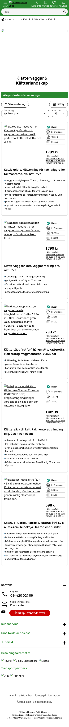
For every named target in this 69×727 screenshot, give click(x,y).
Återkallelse (24, 702)
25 (58, 112)
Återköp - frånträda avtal (30, 613)
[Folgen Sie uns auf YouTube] (3, 613)
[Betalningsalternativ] (25, 660)
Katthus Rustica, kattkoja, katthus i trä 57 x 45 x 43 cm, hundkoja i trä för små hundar (34, 525)
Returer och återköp (53, 717)
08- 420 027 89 (21, 595)
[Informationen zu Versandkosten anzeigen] (12, 676)
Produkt (58, 110)
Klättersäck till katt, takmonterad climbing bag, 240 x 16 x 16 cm (33, 431)
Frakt (38, 712)
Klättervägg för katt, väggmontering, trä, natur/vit (32, 268)
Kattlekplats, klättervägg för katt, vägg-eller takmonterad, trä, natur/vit (34, 172)
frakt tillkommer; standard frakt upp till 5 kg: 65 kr (55, 158)
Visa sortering (17, 104)
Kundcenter (17, 605)
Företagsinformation (47, 695)
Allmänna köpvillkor (21, 695)
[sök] (64, 11)
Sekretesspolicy (42, 702)
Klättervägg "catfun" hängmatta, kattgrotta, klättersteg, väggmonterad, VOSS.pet (34, 352)
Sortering (9, 110)
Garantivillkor (25, 717)
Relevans (11, 112)
